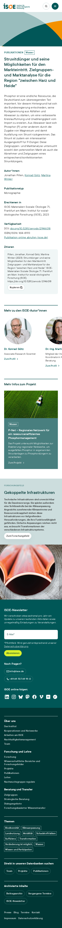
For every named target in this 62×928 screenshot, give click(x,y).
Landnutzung (12, 833)
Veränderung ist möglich (18, 844)
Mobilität (28, 833)
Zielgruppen (11, 794)
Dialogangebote (13, 803)
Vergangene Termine (39, 893)
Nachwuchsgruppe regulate (19, 781)
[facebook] (34, 697)
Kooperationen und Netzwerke (21, 730)
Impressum (10, 918)
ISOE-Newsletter (15, 901)
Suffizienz (10, 838)
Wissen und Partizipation (18, 849)
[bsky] (20, 697)
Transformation (27, 838)
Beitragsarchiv (14, 893)
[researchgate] (55, 697)
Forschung (10, 756)
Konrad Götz (32, 175)
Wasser (39, 844)
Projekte (8, 768)
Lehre (7, 777)
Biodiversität (12, 827)
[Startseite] (16, 6)
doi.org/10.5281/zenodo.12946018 (30, 228)
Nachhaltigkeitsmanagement (20, 739)
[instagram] (14, 697)
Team (7, 743)
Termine (25, 912)
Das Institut (10, 726)
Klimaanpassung (31, 827)
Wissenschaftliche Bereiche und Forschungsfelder (22, 763)
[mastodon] (27, 697)
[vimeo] (41, 697)
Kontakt (36, 912)
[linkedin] (7, 697)
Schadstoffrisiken (46, 833)
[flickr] (48, 697)
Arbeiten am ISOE (13, 735)
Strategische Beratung (16, 799)
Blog (16, 912)
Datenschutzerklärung (16, 646)
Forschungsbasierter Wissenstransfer (24, 808)
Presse (8, 912)
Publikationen (11, 773)
